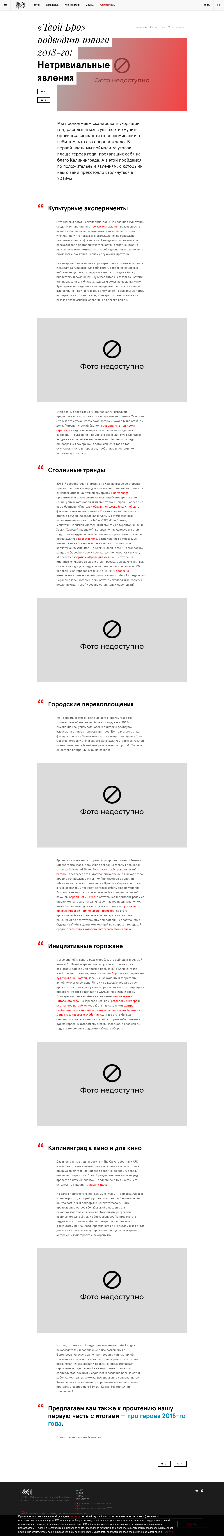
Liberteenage (119, 493)
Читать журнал (82, 1499)
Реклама (79, 1496)
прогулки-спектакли (104, 226)
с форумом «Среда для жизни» (92, 557)
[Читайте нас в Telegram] (202, 1491)
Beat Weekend (87, 538)
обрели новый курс (82, 897)
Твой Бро (20, 5)
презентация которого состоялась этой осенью (99, 929)
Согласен (193, 1524)
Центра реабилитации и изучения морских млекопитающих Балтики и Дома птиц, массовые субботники (98, 1010)
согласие (75, 1516)
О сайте (79, 1490)
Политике (168, 1532)
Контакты (79, 1493)
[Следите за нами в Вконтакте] (196, 1491)
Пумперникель (107, 5)
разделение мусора (123, 1001)
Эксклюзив (52, 5)
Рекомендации (72, 5)
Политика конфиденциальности (95, 1504)
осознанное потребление (73, 1005)
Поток (37, 5)
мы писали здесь (96, 1184)
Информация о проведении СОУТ (96, 1508)
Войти (207, 5)
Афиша (90, 5)
